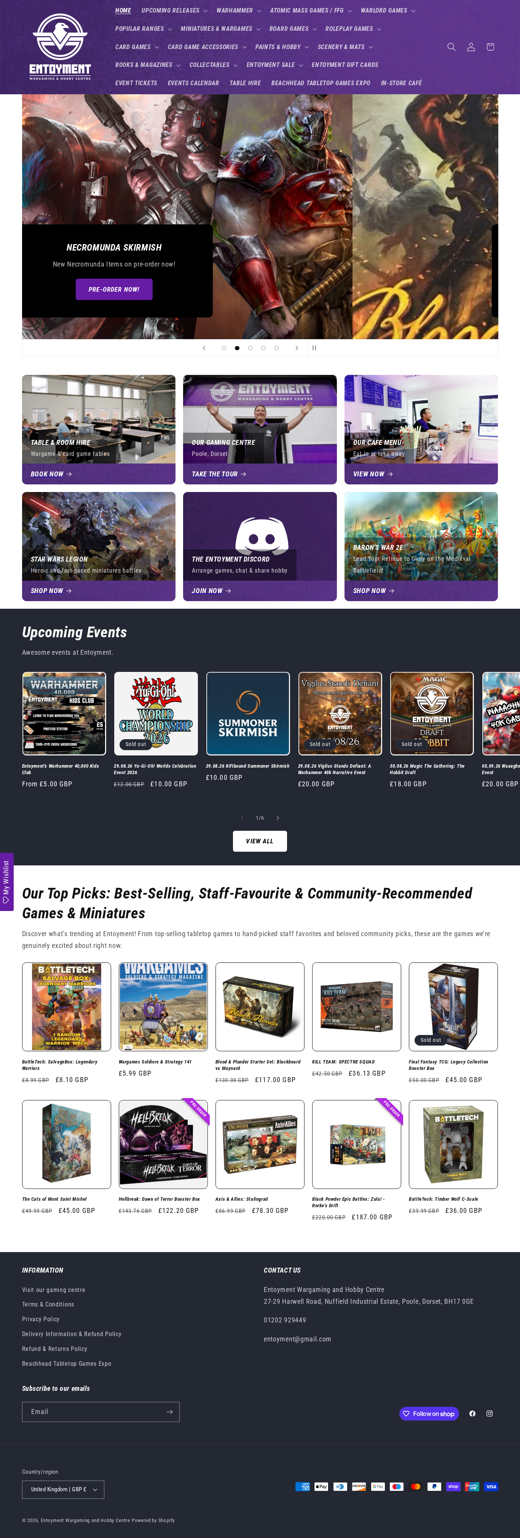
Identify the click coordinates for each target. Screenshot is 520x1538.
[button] (173, 11)
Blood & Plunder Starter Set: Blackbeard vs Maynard (257, 1065)
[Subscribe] (169, 1412)
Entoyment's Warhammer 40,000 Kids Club (60, 769)
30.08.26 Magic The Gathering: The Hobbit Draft (427, 769)
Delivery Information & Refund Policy (72, 1334)
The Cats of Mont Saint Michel (54, 1199)
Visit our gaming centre (54, 1290)
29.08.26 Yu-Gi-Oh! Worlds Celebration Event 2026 (155, 769)
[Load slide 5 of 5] (276, 348)
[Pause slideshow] (316, 348)
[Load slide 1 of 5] (224, 348)
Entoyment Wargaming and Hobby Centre (85, 1520)
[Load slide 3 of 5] (250, 348)
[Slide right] (278, 817)
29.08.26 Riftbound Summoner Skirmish (248, 766)
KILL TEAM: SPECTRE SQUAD (343, 1062)
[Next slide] (297, 348)
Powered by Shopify (153, 1520)
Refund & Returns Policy (55, 1348)
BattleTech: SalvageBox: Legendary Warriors (60, 1065)
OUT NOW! (259, 289)
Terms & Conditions (48, 1304)
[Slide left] (242, 817)
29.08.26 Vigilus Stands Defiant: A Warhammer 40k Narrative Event (335, 769)
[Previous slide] (204, 348)
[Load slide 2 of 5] (237, 348)
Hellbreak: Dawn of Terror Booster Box (159, 1199)
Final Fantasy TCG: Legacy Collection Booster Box (448, 1065)
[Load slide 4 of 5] (263, 348)
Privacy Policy (41, 1319)
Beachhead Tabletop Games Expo (67, 1363)
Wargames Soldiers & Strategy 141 (155, 1062)
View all (260, 841)
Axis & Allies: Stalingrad (241, 1199)
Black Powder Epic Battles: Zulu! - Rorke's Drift (348, 1202)
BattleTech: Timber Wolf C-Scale (444, 1199)
